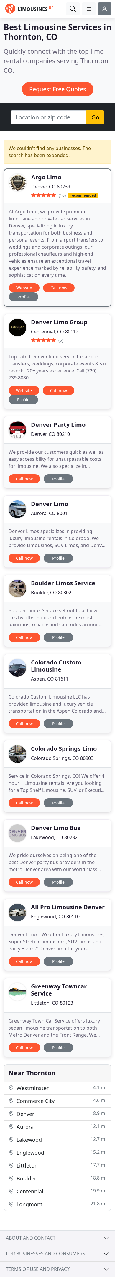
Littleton (60, 1165)
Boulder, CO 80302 (51, 592)
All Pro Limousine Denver (68, 907)
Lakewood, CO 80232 (54, 837)
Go (95, 117)
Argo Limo (46, 177)
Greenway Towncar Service (59, 989)
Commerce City (60, 1100)
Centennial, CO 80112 (54, 331)
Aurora (60, 1126)
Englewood (60, 1152)
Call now (58, 288)
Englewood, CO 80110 (55, 916)
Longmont (60, 1204)
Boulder (60, 1178)
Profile (23, 297)
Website (24, 288)
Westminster (60, 1088)
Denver (60, 1113)
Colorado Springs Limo (64, 749)
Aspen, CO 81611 (49, 679)
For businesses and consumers (45, 1253)
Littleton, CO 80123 (52, 1003)
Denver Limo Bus (55, 828)
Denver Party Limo (58, 425)
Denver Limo (49, 504)
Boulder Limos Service (63, 583)
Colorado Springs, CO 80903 (62, 758)
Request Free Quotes (57, 89)
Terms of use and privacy (38, 1269)
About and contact (30, 1238)
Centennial (60, 1191)
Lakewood (60, 1139)
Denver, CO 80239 (50, 186)
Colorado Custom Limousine (56, 665)
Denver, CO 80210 (50, 434)
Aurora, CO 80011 (50, 513)
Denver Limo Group (59, 322)
